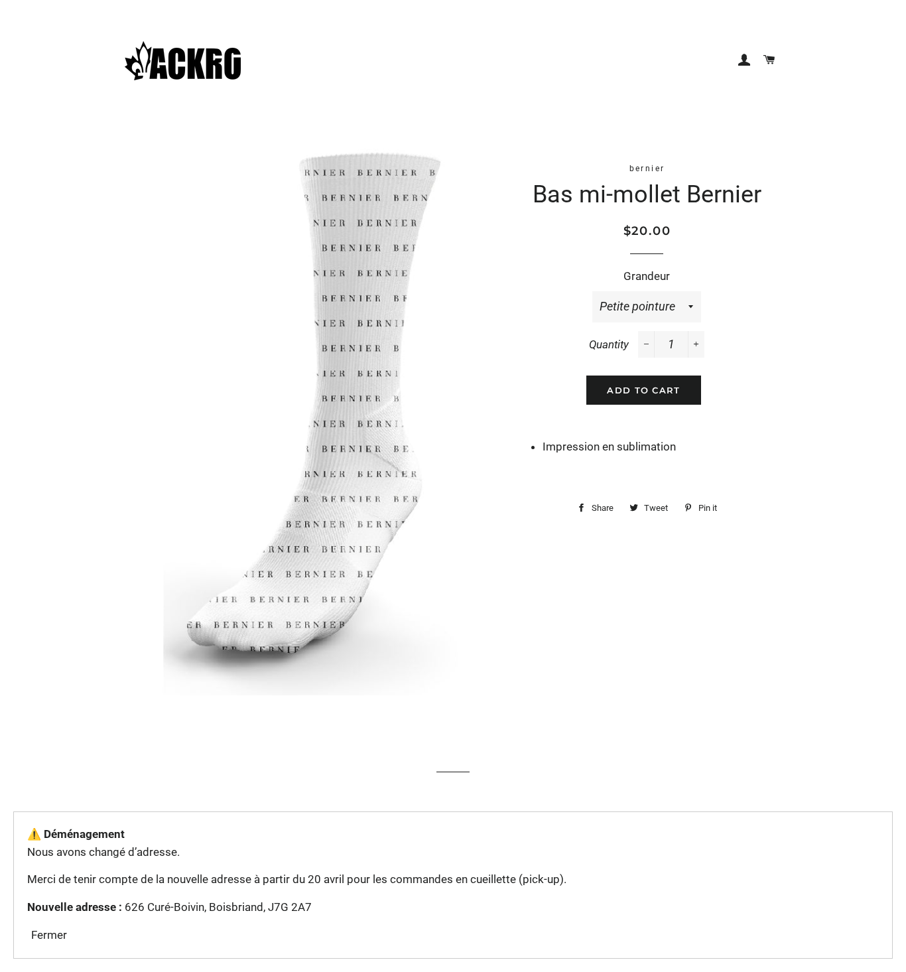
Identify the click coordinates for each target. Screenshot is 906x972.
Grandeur (646, 276)
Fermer (49, 934)
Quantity (609, 344)
